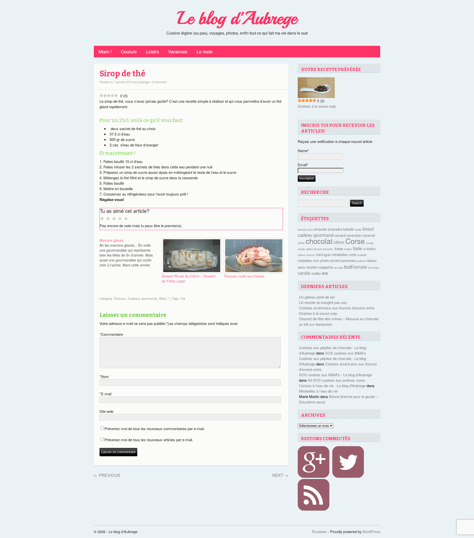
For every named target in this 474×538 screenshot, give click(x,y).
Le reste (205, 51)
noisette (362, 255)
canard (340, 235)
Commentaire (111, 334)
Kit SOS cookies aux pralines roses (336, 380)
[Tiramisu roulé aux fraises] (252, 255)
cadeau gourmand (316, 235)
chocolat (319, 241)
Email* (303, 164)
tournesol (373, 267)
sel (335, 267)
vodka (316, 273)
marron (310, 255)
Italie (357, 248)
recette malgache (319, 267)
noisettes (305, 260)
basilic (358, 229)
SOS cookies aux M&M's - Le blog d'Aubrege (335, 374)
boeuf (368, 229)
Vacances (177, 51)
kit (364, 249)
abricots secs (305, 229)
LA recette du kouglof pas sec (323, 302)
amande (320, 229)
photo (324, 260)
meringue (323, 254)
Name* (303, 150)
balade (348, 229)
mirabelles (340, 254)
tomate (360, 267)
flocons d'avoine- (324, 249)
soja (340, 267)
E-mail (105, 393)
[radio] (102, 218)
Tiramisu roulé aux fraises (244, 276)
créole (301, 249)
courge (370, 243)
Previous (107, 475)
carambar (353, 235)
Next (280, 475)
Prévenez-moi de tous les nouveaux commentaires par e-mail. (154, 428)
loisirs (371, 248)
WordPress (371, 531)
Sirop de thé (122, 74)
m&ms (301, 255)
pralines (360, 261)
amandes (335, 229)
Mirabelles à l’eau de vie (318, 391)
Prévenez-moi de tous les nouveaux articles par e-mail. (148, 439)
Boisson (120, 298)
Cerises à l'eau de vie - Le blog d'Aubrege (332, 385)
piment (335, 260)
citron (339, 242)
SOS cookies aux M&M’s (345, 353)
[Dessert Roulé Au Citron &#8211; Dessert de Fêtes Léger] (190, 255)
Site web (106, 411)
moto (352, 254)
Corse (355, 241)
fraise (339, 248)
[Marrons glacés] (130, 252)
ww (325, 273)
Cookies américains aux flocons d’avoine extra (336, 307)
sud (348, 266)
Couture (129, 51)
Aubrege (143, 82)
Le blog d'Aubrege (237, 18)
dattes (309, 249)
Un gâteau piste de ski (317, 296)
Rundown (319, 531)
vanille (304, 273)
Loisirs (152, 51)
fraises (348, 249)
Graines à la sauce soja (317, 106)
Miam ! (105, 51)
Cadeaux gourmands (142, 298)
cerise (301, 243)
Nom (104, 376)
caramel (368, 235)
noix (316, 260)
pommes (348, 260)
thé (183, 298)
